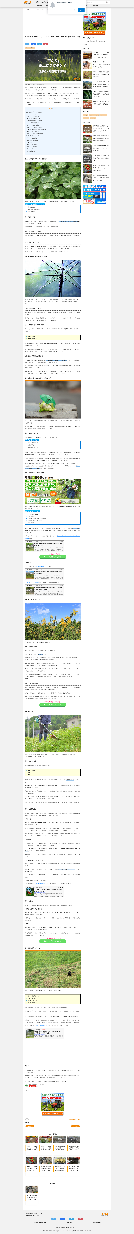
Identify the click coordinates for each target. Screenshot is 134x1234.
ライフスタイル (30, 47)
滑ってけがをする (31, 114)
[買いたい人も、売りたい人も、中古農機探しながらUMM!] (105, 1214)
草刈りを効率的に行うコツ (32, 151)
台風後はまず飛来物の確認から (34, 127)
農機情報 (91, 115)
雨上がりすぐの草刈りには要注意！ (34, 112)
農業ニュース (103, 115)
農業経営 (97, 115)
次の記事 (75, 1126)
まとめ (27, 153)
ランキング (86, 48)
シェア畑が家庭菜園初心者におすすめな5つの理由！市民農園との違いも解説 (101, 178)
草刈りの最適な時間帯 (32, 140)
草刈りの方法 (29, 142)
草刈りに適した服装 (32, 144)
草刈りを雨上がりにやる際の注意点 (34, 120)
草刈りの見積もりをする (52, 557)
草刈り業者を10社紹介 (40, 566)
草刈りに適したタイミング (32, 136)
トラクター (93, 41)
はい (81, 10)
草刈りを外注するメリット (33, 131)
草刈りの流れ (30, 149)
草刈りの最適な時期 (32, 138)
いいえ (73, 10)
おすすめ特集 (86, 122)
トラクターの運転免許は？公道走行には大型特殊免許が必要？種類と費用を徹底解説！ (101, 84)
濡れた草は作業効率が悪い (33, 116)
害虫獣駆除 (92, 118)
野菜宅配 (85, 115)
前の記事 (30, 1126)
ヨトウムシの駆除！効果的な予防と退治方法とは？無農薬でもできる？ (101, 94)
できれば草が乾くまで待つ (33, 123)
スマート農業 (86, 41)
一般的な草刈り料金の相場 (32, 582)
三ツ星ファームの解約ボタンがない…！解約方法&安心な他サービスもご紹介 (101, 64)
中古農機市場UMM (102, 41)
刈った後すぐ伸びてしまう (33, 118)
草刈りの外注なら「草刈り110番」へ (36, 133)
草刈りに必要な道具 (32, 146)
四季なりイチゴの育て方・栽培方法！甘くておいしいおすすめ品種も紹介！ (101, 168)
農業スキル (86, 118)
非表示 (54, 108)
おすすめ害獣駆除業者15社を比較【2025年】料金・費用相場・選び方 (101, 148)
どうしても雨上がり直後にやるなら (36, 125)
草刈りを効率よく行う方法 (41, 1025)
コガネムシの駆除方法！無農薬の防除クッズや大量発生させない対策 (101, 74)
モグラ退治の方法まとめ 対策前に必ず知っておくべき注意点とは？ (101, 158)
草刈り (27, 41)
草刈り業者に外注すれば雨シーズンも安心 (36, 129)
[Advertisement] (53, 23)
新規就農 (85, 44)
